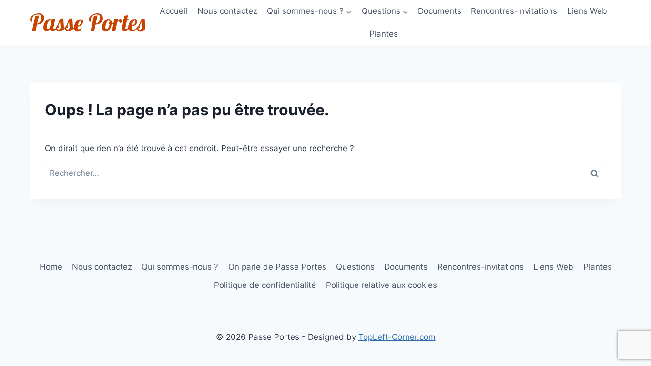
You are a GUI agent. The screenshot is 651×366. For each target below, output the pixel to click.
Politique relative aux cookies (381, 285)
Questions (355, 267)
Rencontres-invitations (514, 11)
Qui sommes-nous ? (180, 267)
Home (51, 267)
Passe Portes (87, 23)
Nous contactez (227, 11)
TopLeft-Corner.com (397, 337)
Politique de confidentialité (265, 285)
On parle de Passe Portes (277, 267)
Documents (439, 11)
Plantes (383, 34)
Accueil (173, 11)
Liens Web (587, 11)
